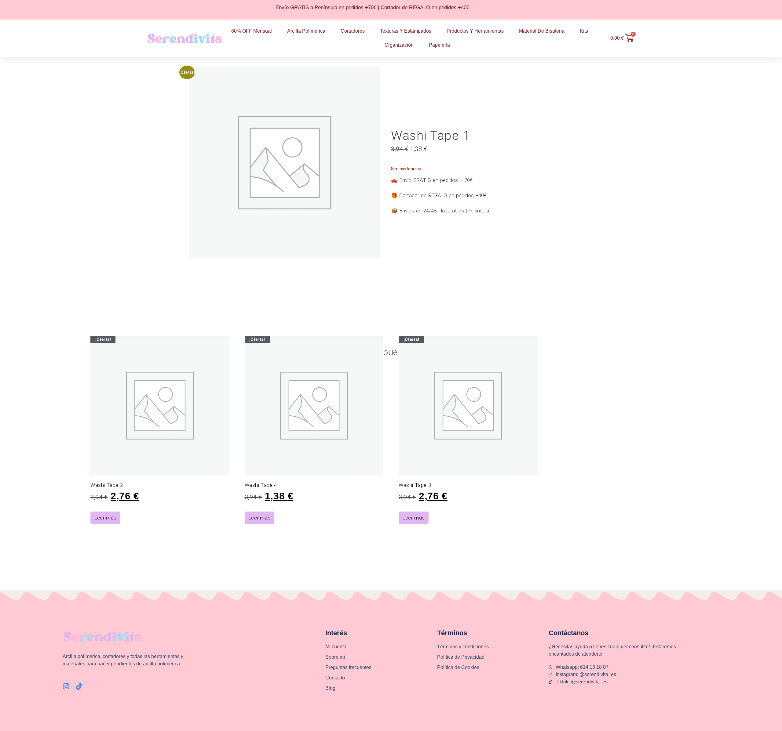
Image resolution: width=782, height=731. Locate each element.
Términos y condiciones (463, 646)
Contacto (335, 677)
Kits (584, 31)
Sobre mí (335, 657)
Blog (330, 688)
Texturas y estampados (405, 31)
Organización (399, 45)
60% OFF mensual (251, 31)
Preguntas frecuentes (348, 667)
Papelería (439, 45)
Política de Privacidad (460, 657)
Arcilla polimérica (306, 31)
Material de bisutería (542, 31)
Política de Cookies (458, 667)
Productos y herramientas (475, 31)
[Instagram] (66, 686)
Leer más (105, 518)
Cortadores (353, 31)
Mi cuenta (335, 646)
